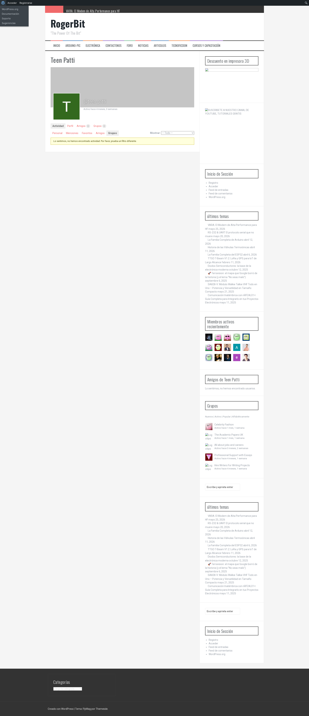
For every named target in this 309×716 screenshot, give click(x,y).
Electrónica (93, 46)
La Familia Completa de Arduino (226, 239)
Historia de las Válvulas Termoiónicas (228, 247)
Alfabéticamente (240, 416)
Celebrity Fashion (224, 424)
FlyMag (87, 708)
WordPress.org (217, 197)
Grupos (99, 126)
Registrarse (25, 2)
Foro (130, 46)
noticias (143, 46)
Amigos (83, 126)
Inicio (56, 46)
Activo (218, 416)
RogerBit (68, 23)
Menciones (72, 133)
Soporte (6, 18)
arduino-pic (72, 46)
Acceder (213, 186)
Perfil (70, 126)
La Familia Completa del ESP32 (225, 254)
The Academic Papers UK (228, 434)
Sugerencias (9, 23)
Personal (57, 133)
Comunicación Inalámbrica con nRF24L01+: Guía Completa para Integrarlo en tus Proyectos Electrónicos (231, 299)
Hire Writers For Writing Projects (232, 465)
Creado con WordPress (60, 708)
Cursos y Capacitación (206, 46)
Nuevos (209, 416)
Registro (213, 182)
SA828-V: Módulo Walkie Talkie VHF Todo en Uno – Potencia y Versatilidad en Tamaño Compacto (231, 288)
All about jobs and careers (229, 445)
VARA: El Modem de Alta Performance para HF (93, 11)
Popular (226, 416)
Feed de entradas (218, 190)
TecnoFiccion (179, 46)
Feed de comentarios (220, 193)
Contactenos (113, 46)
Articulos (160, 46)
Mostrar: (155, 133)
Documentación (10, 13)
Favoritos (87, 133)
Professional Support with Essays (233, 455)
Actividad (58, 126)
